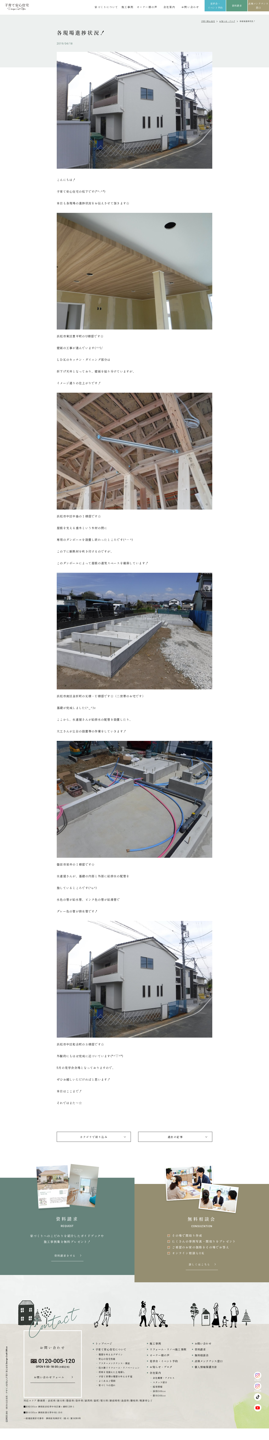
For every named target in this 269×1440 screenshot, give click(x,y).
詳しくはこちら (200, 1264)
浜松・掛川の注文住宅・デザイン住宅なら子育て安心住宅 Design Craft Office (7, 1380)
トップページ (104, 1343)
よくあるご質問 (107, 1380)
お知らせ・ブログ (227, 21)
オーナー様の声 (147, 7)
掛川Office (159, 1395)
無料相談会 (202, 1355)
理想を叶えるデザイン (111, 1354)
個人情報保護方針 (206, 1367)
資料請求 (237, 5)
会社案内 (169, 7)
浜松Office (159, 1391)
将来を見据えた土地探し (112, 1372)
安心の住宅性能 (107, 1358)
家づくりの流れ (107, 1385)
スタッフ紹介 (160, 1382)
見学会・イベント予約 (215, 5)
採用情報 (157, 1386)
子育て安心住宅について (111, 1349)
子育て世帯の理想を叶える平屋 (115, 1376)
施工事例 (127, 7)
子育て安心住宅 (208, 21)
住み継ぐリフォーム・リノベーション (119, 1367)
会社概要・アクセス (164, 1377)
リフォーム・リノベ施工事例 (168, 1349)
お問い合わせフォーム (50, 1377)
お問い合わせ (190, 7)
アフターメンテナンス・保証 (114, 1363)
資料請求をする (65, 1255)
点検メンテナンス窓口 (258, 5)
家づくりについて (106, 7)
